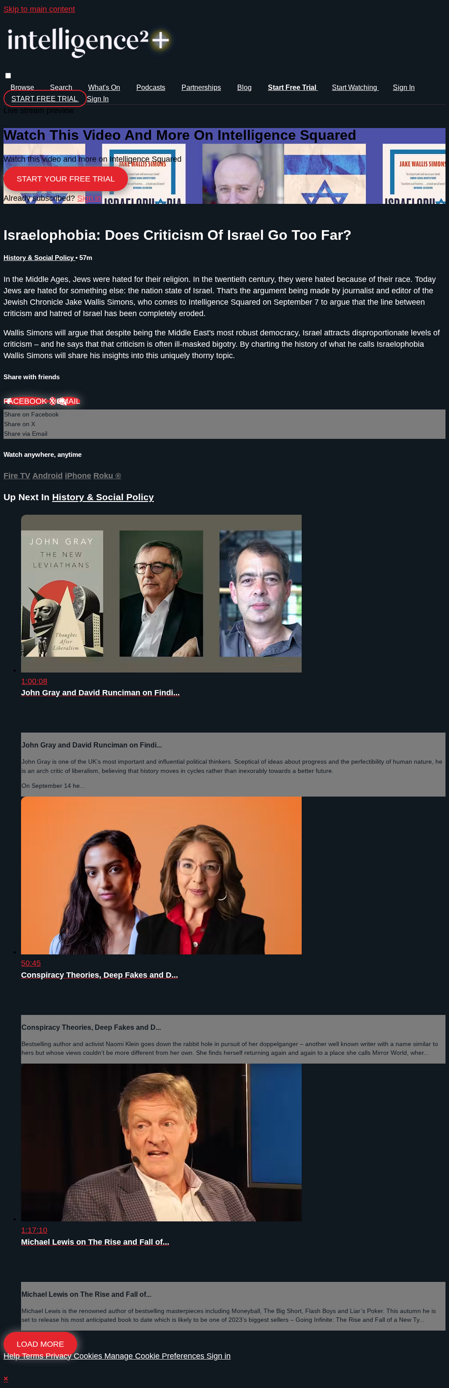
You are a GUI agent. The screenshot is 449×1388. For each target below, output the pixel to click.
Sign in (404, 87)
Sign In (98, 99)
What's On (104, 87)
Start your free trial (66, 178)
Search (62, 87)
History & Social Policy (39, 257)
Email (68, 401)
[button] (8, 75)
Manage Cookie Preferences (155, 1356)
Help (13, 1356)
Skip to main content (39, 9)
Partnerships (201, 87)
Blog (244, 87)
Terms (34, 1356)
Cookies (89, 1356)
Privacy (60, 1356)
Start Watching (355, 87)
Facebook (26, 401)
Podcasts (150, 87)
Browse (23, 87)
